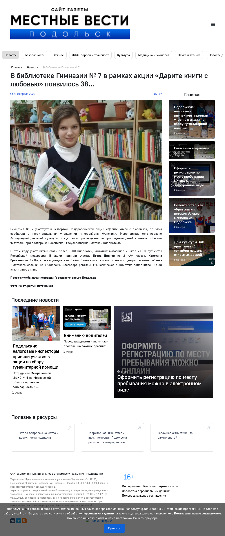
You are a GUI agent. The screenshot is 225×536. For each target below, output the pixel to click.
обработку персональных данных (90, 513)
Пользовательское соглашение (144, 495)
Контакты (149, 486)
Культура (123, 55)
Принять (114, 528)
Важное (58, 55)
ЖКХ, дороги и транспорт (90, 55)
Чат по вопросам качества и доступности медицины (38, 435)
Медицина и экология (153, 55)
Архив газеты (168, 486)
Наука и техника (189, 55)
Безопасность (34, 55)
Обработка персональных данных (146, 491)
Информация (131, 486)
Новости (10, 55)
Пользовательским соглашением (197, 513)
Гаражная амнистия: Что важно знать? (175, 435)
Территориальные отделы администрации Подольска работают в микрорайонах (107, 437)
